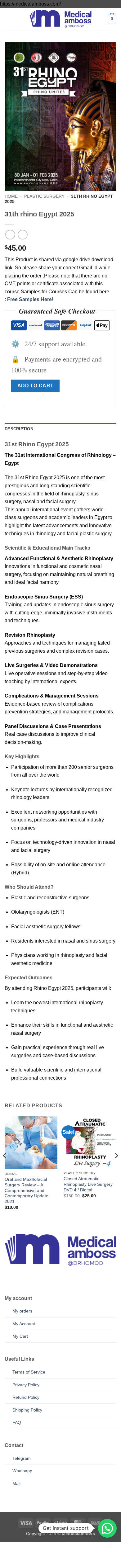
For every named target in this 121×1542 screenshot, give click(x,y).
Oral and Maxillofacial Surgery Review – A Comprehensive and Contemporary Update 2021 (26, 1190)
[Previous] (5, 1168)
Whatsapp (22, 1470)
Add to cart (35, 385)
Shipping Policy (27, 1409)
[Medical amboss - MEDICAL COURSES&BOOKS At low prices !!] (60, 18)
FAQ (16, 1422)
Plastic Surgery (44, 196)
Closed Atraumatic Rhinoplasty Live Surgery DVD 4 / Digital (88, 1184)
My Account (23, 1323)
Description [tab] (19, 429)
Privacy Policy (25, 1384)
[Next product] (10, 234)
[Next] (116, 1168)
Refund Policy (25, 1397)
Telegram (21, 1458)
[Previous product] (22, 234)
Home (11, 196)
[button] (8, 18)
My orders (22, 1310)
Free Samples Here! (30, 299)
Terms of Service (28, 1371)
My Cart (20, 1336)
